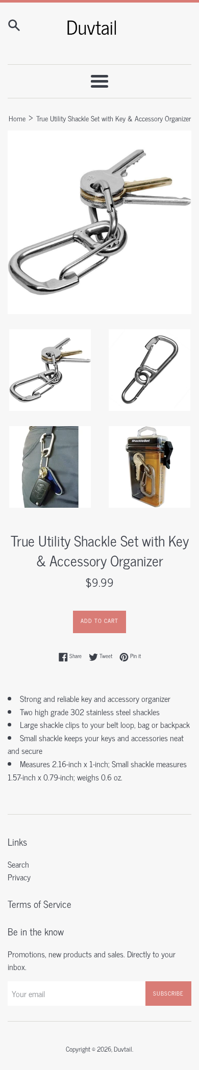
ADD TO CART (99, 620)
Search (18, 864)
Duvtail (123, 1048)
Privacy (19, 876)
